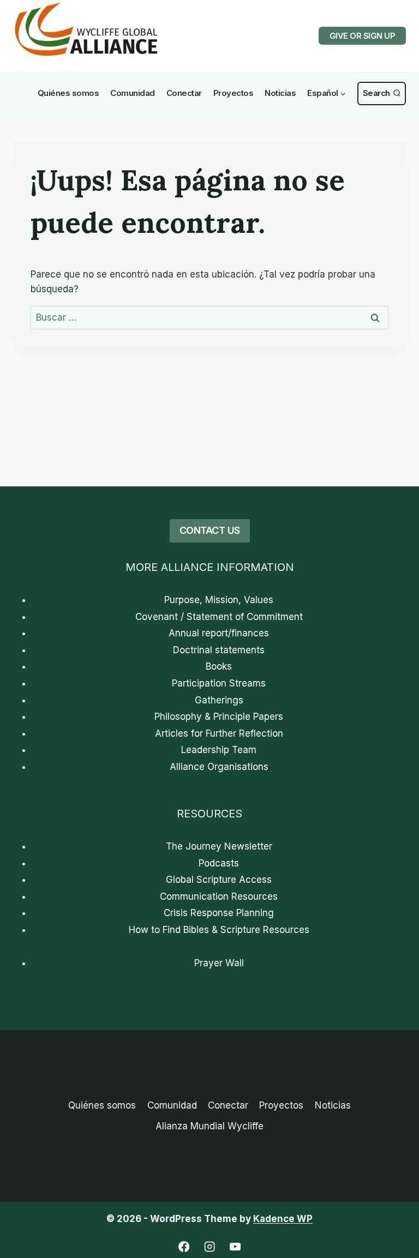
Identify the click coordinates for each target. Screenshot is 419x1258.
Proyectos (233, 93)
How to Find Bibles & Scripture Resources (219, 929)
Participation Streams (219, 683)
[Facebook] (184, 1247)
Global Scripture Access (219, 879)
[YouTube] (235, 1247)
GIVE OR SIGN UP (363, 36)
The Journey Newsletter (219, 846)
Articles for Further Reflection (219, 733)
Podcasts (219, 863)
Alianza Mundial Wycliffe (209, 1126)
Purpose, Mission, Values (218, 599)
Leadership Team (218, 749)
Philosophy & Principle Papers (218, 716)
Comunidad (132, 93)
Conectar (184, 93)
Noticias (280, 93)
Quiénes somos (68, 93)
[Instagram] (210, 1247)
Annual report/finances (219, 633)
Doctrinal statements (219, 650)
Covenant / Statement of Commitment (219, 616)
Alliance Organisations (219, 766)
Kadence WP (283, 1218)
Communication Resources (219, 896)
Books (219, 666)
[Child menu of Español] (327, 93)
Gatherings (219, 700)
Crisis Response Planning (219, 912)
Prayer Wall (219, 963)
